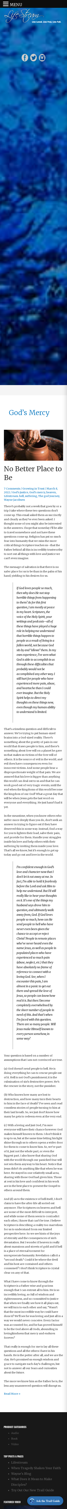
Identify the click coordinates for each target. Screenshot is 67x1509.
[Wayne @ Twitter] (33, 57)
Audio (15, 1433)
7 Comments (12, 488)
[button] (6, 4)
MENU (16, 4)
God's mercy (37, 492)
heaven (51, 492)
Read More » (12, 1394)
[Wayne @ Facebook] (25, 57)
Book (14, 1438)
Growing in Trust (33, 488)
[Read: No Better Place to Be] (33, 445)
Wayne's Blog (21, 1473)
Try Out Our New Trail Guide (32, 1490)
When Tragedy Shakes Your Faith (36, 1468)
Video (15, 1444)
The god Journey (48, 496)
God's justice (20, 492)
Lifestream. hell (14, 496)
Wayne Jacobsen (14, 499)
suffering (31, 496)
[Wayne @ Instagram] (42, 57)
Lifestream (19, 1462)
